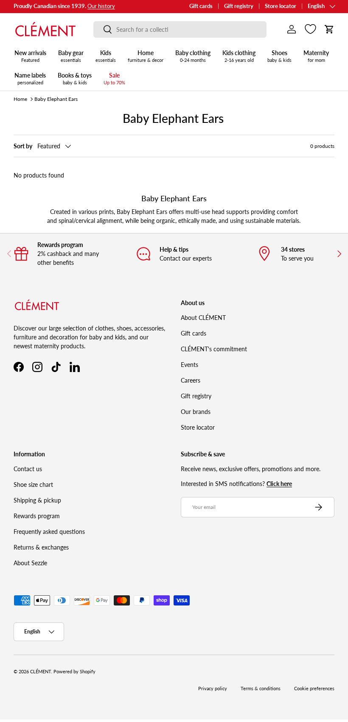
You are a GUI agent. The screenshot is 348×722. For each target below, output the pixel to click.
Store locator (280, 6)
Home (20, 99)
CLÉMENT (40, 671)
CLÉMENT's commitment (214, 349)
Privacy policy (212, 688)
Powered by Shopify (74, 671)
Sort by (23, 146)
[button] (329, 29)
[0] (310, 29)
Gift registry (238, 6)
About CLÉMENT (203, 317)
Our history (101, 6)
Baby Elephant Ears (56, 99)
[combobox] (180, 29)
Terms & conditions (261, 688)
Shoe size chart (33, 484)
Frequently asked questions (49, 531)
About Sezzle (30, 562)
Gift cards (201, 6)
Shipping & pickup (37, 500)
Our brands (195, 411)
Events (189, 364)
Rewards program (37, 515)
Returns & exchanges (41, 547)
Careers (190, 380)
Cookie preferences (314, 688)
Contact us (28, 468)
